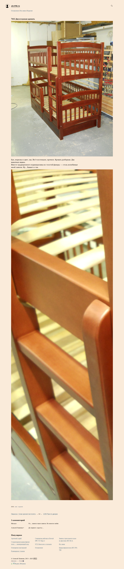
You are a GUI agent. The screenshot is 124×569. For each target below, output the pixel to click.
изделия (20, 506)
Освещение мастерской (19, 548)
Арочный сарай (16, 538)
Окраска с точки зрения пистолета (23, 514)
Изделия (29, 11)
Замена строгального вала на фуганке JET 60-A (67, 539)
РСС (35, 558)
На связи (23, 11)
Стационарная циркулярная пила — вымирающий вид (20, 543)
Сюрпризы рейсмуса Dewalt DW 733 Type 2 (44, 539)
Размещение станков (18, 551)
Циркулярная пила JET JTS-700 (68, 549)
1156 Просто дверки (50, 514)
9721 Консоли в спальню (43, 544)
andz (16, 506)
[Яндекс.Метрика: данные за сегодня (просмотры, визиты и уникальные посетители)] (19, 563)
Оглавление (15, 11)
